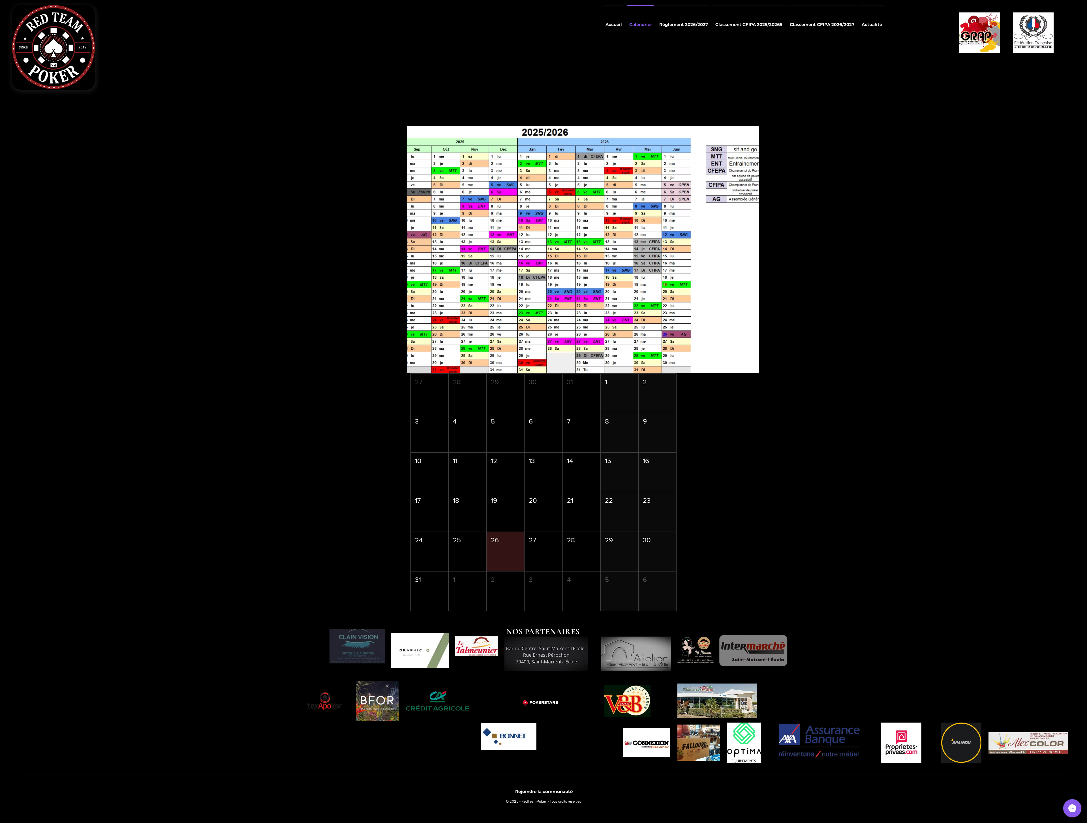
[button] (429, 393)
